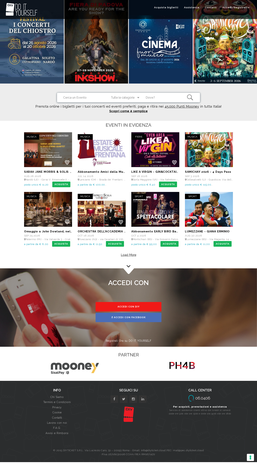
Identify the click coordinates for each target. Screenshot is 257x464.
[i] (142, 399)
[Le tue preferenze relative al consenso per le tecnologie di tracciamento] (250, 457)
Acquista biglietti (166, 7)
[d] (133, 399)
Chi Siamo (57, 397)
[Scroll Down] (128, 262)
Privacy (57, 407)
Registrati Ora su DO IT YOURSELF (128, 340)
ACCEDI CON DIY (129, 306)
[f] (114, 399)
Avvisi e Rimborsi (57, 433)
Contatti (211, 7)
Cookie (57, 412)
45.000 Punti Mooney (182, 106)
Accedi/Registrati (235, 7)
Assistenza (191, 7)
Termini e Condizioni (57, 402)
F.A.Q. (57, 427)
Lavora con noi (57, 422)
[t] (123, 399)
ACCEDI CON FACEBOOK (129, 317)
